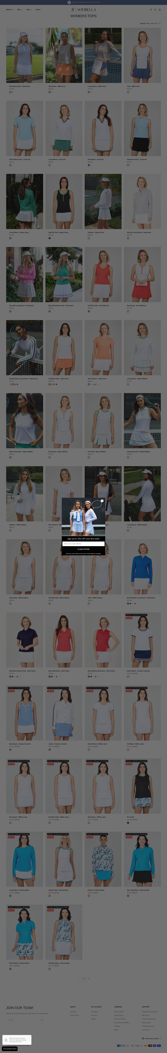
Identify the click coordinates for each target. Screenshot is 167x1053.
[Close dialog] (102, 501)
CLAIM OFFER (83, 549)
